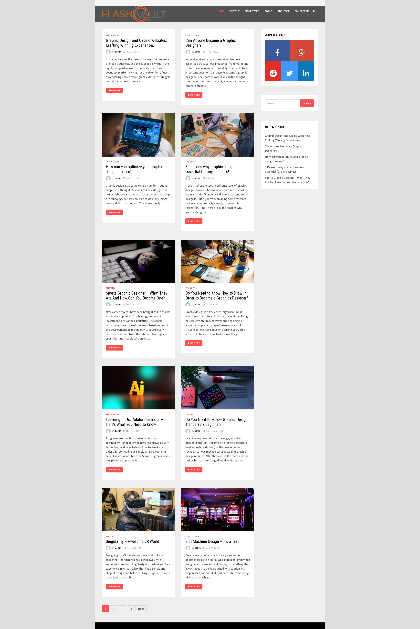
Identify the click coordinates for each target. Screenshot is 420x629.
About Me (283, 11)
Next (141, 609)
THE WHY (234, 11)
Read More (114, 90)
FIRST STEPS (252, 11)
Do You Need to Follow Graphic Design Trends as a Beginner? (216, 422)
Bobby (118, 547)
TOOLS (268, 11)
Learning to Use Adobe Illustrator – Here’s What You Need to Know (134, 422)
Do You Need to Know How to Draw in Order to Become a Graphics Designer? (216, 295)
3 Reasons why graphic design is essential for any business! (211, 169)
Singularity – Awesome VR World (132, 541)
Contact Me (302, 11)
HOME (221, 11)
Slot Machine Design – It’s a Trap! (213, 541)
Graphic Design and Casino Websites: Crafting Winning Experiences (136, 43)
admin (118, 51)
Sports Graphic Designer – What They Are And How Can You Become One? (136, 295)
